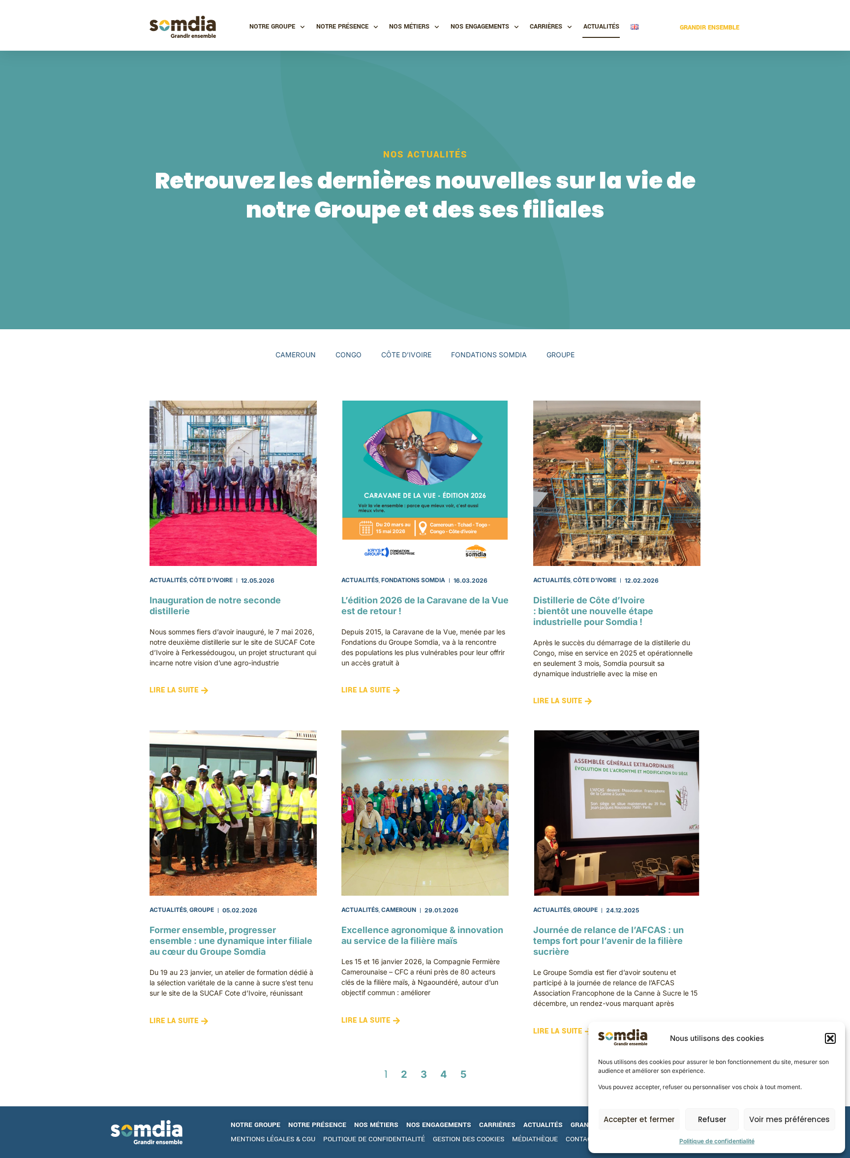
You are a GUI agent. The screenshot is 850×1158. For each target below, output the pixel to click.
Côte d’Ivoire (406, 354)
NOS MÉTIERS (409, 26)
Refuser (712, 1119)
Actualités (601, 26)
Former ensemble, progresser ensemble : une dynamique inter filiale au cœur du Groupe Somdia (231, 941)
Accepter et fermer (639, 1119)
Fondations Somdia (489, 354)
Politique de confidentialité (717, 1141)
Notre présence (342, 26)
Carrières (546, 26)
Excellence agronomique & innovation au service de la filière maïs (422, 935)
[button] (830, 1038)
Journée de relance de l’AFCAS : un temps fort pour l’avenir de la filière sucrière (608, 941)
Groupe (560, 354)
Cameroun (295, 354)
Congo (348, 354)
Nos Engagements (480, 26)
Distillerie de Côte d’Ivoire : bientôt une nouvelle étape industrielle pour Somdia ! (593, 611)
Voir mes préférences (789, 1119)
